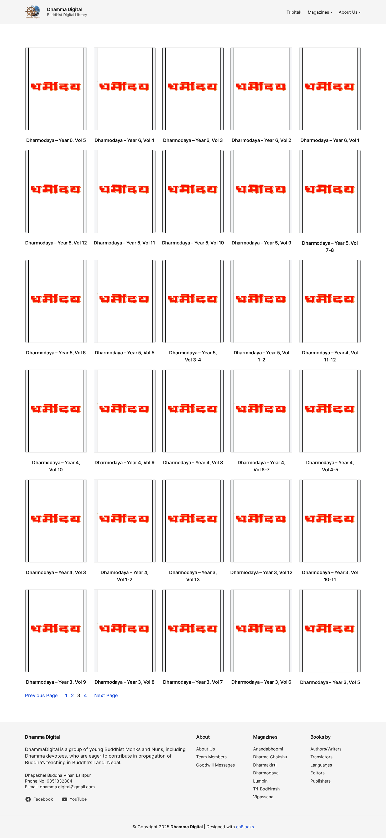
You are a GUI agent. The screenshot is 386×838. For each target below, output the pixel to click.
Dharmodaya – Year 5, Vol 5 (124, 352)
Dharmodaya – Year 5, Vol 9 (261, 243)
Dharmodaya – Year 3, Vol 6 (261, 682)
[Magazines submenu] (331, 12)
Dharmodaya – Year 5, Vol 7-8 (330, 246)
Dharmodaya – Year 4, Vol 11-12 (330, 356)
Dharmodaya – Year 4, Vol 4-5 (330, 466)
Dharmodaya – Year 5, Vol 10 (193, 243)
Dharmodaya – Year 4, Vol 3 (56, 572)
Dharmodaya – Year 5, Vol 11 (124, 243)
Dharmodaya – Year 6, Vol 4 (124, 140)
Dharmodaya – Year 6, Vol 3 (193, 140)
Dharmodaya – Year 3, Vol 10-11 (330, 576)
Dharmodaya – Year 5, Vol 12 (56, 243)
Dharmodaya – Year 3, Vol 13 (193, 576)
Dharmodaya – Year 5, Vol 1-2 (261, 356)
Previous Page (41, 695)
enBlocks (245, 826)
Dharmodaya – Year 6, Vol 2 (261, 140)
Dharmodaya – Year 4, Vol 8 (193, 462)
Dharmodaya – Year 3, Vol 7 (193, 682)
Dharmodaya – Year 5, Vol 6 (56, 352)
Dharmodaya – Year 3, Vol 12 (261, 572)
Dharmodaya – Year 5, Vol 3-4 (193, 356)
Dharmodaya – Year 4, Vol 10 (56, 466)
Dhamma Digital (64, 9)
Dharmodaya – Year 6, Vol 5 (56, 140)
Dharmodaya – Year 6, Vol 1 (329, 140)
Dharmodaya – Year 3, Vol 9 (56, 682)
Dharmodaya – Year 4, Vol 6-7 (261, 466)
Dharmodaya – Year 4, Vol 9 (125, 462)
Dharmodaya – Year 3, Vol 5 (330, 682)
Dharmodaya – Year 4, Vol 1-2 (124, 576)
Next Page (106, 695)
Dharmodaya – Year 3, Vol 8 (125, 682)
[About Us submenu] (359, 12)
